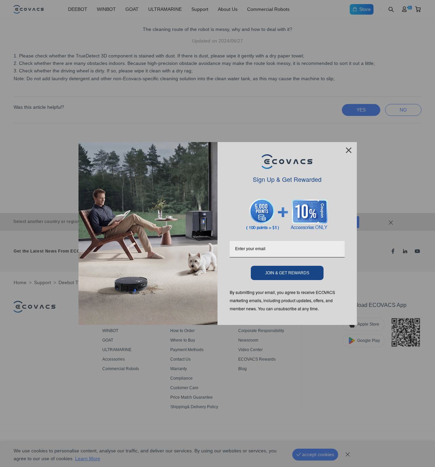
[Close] (349, 150)
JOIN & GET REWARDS (287, 273)
